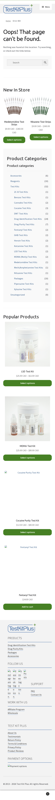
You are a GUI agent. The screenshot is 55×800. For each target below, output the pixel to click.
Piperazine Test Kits (24, 283)
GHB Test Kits (21, 235)
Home (8, 21)
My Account (9, 795)
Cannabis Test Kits (23, 202)
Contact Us (36, 694)
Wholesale (13, 713)
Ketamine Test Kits (23, 246)
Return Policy (14, 740)
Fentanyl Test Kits (23, 229)
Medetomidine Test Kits (25, 262)
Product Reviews (16, 751)
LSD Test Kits (20, 251)
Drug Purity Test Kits (24, 224)
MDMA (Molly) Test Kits (25, 256)
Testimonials (14, 736)
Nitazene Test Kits (23, 273)
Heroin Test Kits (22, 240)
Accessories (16, 175)
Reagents (15, 181)
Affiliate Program (16, 709)
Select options (14, 139)
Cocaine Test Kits (22, 208)
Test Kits (14, 186)
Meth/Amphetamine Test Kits (28, 267)
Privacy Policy (14, 747)
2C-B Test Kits (21, 191)
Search (27, 795)
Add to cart (27, 606)
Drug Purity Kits (15, 648)
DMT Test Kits (21, 213)
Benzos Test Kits (22, 197)
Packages (18, 278)
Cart (42, 793)
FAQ (33, 691)
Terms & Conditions (17, 743)
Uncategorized (17, 294)
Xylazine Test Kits (22, 289)
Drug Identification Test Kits (28, 218)
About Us (12, 732)
